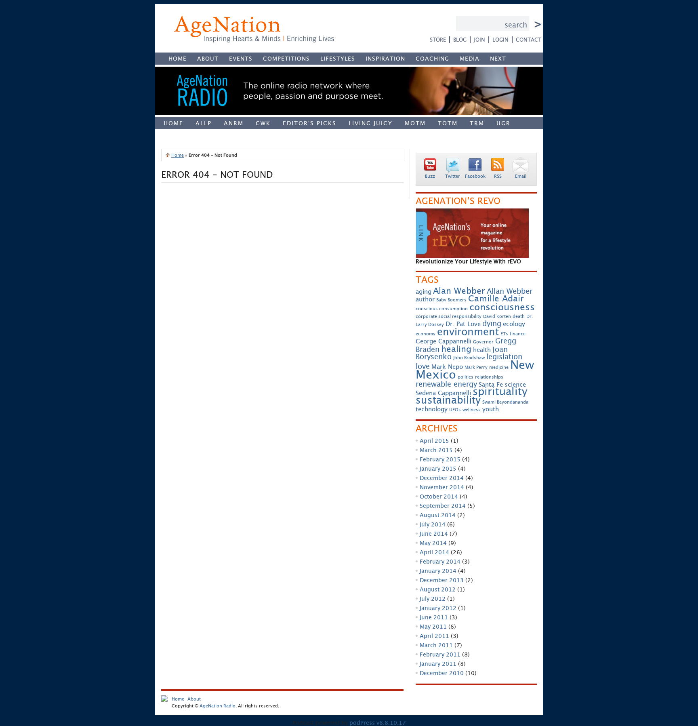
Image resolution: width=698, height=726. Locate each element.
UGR (503, 123)
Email (520, 176)
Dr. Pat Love (463, 323)
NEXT (498, 58)
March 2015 (436, 449)
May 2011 (433, 626)
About (194, 698)
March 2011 (436, 645)
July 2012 (433, 598)
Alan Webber (459, 290)
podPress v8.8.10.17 (377, 722)
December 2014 (442, 477)
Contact (528, 39)
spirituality (500, 391)
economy (425, 333)
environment (468, 331)
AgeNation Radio (217, 705)
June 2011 (434, 617)
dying (491, 323)
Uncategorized (192, 134)
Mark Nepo (447, 366)
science (515, 384)
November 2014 (442, 487)
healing (456, 349)
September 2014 (443, 505)
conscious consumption (442, 308)
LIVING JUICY (371, 123)
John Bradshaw (469, 357)
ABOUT (208, 58)
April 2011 (434, 635)
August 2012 (438, 589)
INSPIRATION (385, 58)
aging (423, 291)
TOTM (448, 123)
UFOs (455, 409)
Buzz (430, 176)
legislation (504, 356)
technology (432, 409)
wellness (472, 409)
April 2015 (434, 440)
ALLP (204, 123)
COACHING (432, 58)
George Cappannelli (443, 341)
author (425, 299)
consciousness (502, 306)
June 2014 (434, 533)
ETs (504, 333)
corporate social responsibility (448, 316)
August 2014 (438, 514)
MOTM (415, 123)
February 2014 (440, 561)
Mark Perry (476, 367)
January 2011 (438, 663)
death (519, 316)
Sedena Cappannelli (443, 392)
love (423, 366)
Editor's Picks (309, 123)
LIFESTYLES (337, 58)
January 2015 (438, 468)
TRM (477, 123)
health (482, 349)
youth (490, 409)
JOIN (479, 39)
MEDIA (469, 58)
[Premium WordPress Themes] (164, 700)
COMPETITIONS (286, 58)
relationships (489, 377)
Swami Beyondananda (505, 402)
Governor (483, 341)
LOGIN (500, 39)
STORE (438, 39)
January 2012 (438, 607)
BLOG (460, 39)
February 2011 (440, 654)
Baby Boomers (451, 299)
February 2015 (440, 459)
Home (173, 123)
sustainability (448, 400)
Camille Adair (496, 298)
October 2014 (439, 496)
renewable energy (446, 384)
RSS (498, 176)
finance (518, 333)
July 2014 (433, 524)
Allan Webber (509, 291)
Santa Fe (491, 384)
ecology (514, 323)
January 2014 (438, 570)
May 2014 (433, 542)
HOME (177, 58)
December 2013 (442, 580)
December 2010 (442, 672)
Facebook (475, 176)
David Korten (497, 316)
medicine (499, 367)
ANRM (234, 123)
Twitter (452, 176)
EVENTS (240, 58)
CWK (263, 123)
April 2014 (434, 552)
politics (465, 377)
